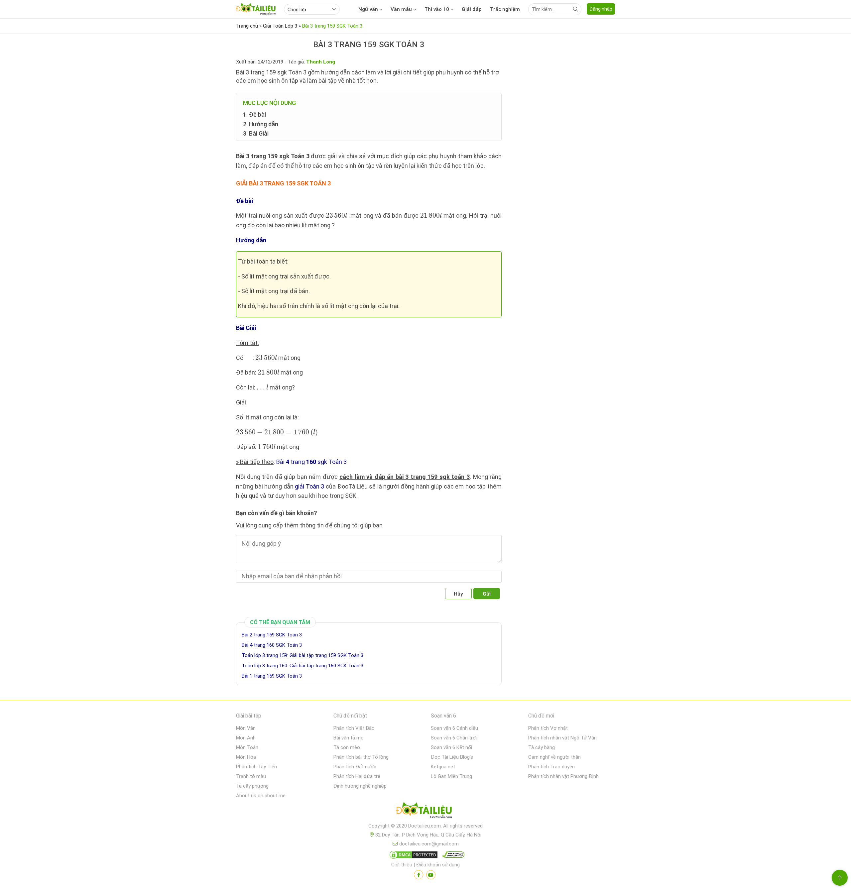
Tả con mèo (346, 747)
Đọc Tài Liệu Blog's (452, 757)
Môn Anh (246, 738)
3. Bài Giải (256, 133)
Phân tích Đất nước (354, 767)
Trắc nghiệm (505, 9)
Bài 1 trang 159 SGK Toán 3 (272, 676)
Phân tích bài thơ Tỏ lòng (361, 757)
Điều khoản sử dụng (438, 865)
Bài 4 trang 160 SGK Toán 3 (272, 645)
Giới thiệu (401, 865)
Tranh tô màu (251, 776)
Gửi (487, 594)
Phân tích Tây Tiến (256, 767)
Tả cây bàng (541, 747)
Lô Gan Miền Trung (451, 776)
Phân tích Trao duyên (551, 767)
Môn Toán (247, 747)
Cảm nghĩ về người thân (554, 757)
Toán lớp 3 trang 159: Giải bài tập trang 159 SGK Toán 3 (302, 655)
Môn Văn (246, 728)
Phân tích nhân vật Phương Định (563, 776)
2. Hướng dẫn (260, 124)
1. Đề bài (254, 114)
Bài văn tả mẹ (348, 738)
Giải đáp (472, 9)
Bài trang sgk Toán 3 (311, 461)
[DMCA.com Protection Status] (412, 856)
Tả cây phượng (252, 786)
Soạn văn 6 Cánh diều (454, 728)
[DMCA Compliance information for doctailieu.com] (452, 856)
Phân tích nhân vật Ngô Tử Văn (562, 738)
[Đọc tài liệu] (418, 874)
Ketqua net (443, 767)
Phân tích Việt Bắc (353, 728)
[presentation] (336, 215)
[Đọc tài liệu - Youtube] (430, 874)
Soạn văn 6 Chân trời (454, 738)
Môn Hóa (246, 757)
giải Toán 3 (309, 486)
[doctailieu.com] (425, 812)
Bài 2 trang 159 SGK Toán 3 (272, 635)
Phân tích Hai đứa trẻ (356, 776)
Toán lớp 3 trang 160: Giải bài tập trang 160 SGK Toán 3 (302, 666)
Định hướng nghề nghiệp (360, 786)
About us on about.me (261, 796)
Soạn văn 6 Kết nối (451, 747)
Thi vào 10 (437, 9)
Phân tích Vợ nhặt (548, 728)
